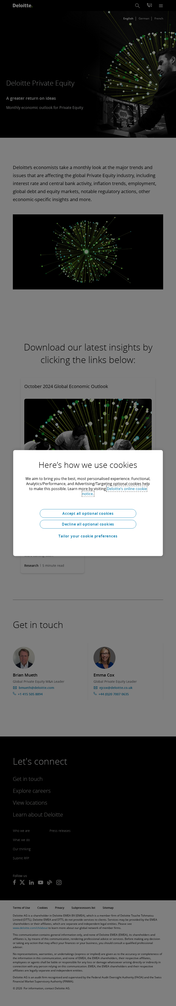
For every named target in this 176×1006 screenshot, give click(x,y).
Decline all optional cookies (88, 524)
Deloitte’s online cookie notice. (114, 491)
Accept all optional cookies (88, 513)
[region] (88, 503)
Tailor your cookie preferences (87, 536)
